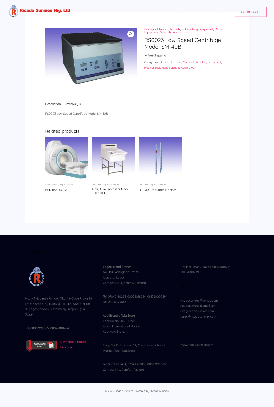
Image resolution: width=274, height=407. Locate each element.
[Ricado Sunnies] (40, 11)
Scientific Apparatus (174, 32)
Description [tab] (53, 104)
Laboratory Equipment (197, 29)
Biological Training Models (162, 29)
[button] (251, 12)
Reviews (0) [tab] (72, 104)
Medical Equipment (156, 67)
